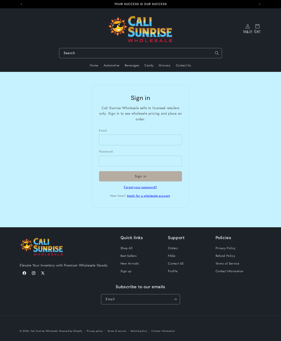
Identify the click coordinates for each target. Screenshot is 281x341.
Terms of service (117, 331)
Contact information (163, 331)
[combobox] (140, 53)
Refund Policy (225, 256)
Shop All (127, 248)
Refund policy (139, 331)
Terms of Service (228, 263)
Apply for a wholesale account (148, 196)
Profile (172, 271)
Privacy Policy (226, 248)
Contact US (176, 263)
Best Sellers (129, 256)
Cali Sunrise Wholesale (44, 331)
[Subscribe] (175, 299)
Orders (173, 248)
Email (103, 130)
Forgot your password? (140, 187)
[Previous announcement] (21, 4)
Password (106, 151)
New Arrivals (130, 263)
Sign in (140, 176)
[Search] (217, 53)
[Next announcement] (260, 4)
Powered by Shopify (70, 331)
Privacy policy (95, 331)
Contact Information (229, 271)
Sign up (126, 271)
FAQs (171, 256)
